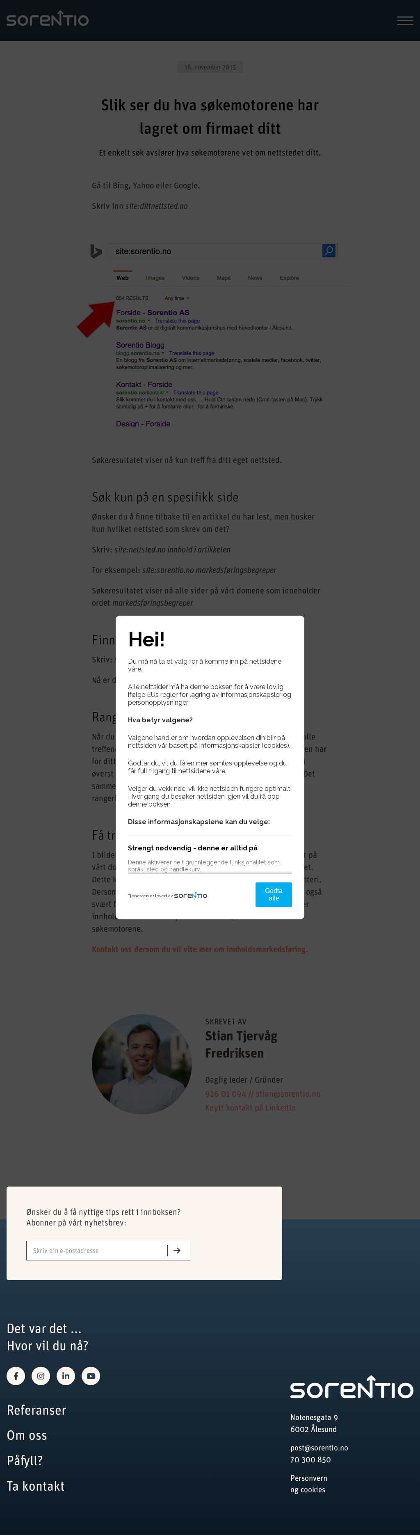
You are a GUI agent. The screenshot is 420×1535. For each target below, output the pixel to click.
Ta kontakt (36, 1485)
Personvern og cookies (308, 1484)
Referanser (36, 1409)
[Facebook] (16, 1376)
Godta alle (274, 894)
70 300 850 (310, 1459)
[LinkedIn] (66, 1376)
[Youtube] (91, 1376)
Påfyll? (25, 1460)
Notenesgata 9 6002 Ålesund (314, 1423)
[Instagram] (41, 1376)
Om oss (27, 1434)
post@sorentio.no (319, 1447)
